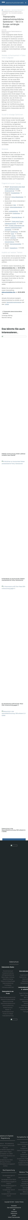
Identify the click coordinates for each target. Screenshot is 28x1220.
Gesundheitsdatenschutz (8, 1003)
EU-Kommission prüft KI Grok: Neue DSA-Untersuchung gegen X (12, 704)
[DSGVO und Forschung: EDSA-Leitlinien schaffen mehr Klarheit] (14, 393)
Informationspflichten (8, 987)
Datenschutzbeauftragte (8, 981)
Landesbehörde (13, 211)
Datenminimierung (8, 979)
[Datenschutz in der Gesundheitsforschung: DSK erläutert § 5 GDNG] (14, 768)
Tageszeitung (13, 248)
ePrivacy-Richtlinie (5, 1162)
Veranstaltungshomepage (13, 302)
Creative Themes (19, 1202)
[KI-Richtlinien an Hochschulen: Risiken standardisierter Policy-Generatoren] (14, 518)
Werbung (25, 1192)
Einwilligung (8, 985)
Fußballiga (13, 237)
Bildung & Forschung (6, 31)
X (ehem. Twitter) (5, 32)
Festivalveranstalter (15, 244)
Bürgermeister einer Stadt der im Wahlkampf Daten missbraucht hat (15, 189)
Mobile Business (8, 1007)
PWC (14, 205)
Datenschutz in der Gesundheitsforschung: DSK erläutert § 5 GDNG (13, 830)
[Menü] (25, 2)
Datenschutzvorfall (8, 1001)
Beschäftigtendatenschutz (7, 997)
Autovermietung (9, 242)
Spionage (25, 1187)
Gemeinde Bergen (17, 217)
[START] (2, 10)
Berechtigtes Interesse (7, 977)
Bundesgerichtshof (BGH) (9, 1179)
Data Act (5, 1147)
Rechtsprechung (9, 1170)
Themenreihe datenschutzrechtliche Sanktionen (12, 312)
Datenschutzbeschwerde (8, 999)
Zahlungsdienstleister (16, 207)
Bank (12, 233)
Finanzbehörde (15, 193)
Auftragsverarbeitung (8, 975)
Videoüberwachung (7, 1015)
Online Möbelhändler (17, 197)
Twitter (7, 304)
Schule (13, 235)
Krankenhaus (16, 213)
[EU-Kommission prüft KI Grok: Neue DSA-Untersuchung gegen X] (14, 643)
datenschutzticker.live (16, 31)
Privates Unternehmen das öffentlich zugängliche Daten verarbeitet (14, 227)
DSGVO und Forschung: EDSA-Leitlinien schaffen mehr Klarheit (13, 454)
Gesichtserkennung (7, 1005)
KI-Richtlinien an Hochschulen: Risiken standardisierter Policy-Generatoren (13, 579)
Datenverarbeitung (8, 983)
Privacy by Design (8, 1013)
